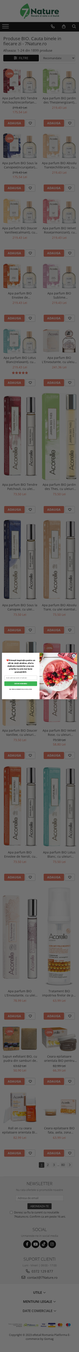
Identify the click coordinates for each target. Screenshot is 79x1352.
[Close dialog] (73, 655)
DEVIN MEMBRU (20, 683)
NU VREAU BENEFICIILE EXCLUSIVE (20, 689)
